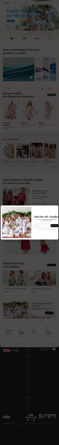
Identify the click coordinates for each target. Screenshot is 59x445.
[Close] (56, 207)
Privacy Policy (52, 229)
